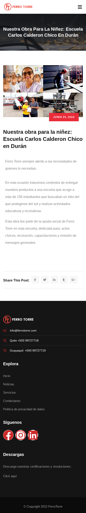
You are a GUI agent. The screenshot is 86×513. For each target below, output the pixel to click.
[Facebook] (8, 435)
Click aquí (10, 476)
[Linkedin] (33, 435)
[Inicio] (18, 319)
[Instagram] (20, 435)
